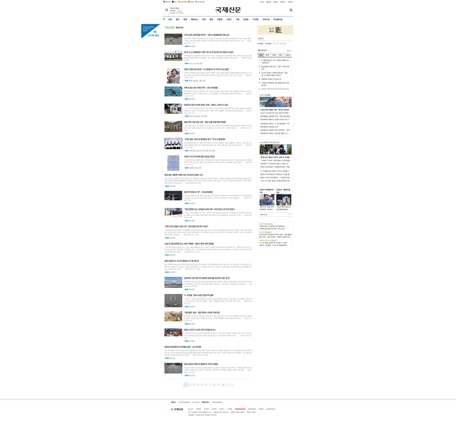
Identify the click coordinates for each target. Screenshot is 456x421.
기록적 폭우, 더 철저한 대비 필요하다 (272, 226)
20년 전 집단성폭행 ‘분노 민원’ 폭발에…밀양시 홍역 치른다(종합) (189, 243)
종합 (261, 55)
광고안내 (206, 409)
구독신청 (289, 2)
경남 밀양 (192, 46)
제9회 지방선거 (193, 80)
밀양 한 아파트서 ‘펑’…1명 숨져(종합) (198, 192)
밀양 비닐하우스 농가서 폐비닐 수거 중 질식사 (181, 260)
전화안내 (198, 409)
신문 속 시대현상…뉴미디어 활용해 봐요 (273, 245)
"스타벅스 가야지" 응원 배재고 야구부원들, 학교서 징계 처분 (281, 160)
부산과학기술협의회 (184, 402)
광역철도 (261, 43)
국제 (204, 19)
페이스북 (168, 2)
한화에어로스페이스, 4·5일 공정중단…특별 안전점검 (278, 123)
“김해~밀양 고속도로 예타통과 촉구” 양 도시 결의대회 (204, 139)
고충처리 (261, 409)
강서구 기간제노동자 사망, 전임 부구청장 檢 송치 (277, 113)
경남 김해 (205, 150)
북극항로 (268, 43)
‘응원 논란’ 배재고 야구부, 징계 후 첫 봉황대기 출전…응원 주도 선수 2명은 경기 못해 (289, 157)
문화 (211, 19)
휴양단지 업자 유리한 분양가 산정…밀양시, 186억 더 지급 (206, 104)
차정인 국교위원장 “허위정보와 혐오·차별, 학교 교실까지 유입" (282, 167)
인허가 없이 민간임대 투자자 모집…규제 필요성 (275, 234)
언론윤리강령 (252, 409)
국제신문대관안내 (217, 402)
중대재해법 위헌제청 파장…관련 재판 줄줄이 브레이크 (279, 116)
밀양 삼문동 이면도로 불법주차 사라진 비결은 (201, 364)
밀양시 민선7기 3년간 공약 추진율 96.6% (200, 329)
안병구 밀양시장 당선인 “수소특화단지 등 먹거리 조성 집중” (206, 69)
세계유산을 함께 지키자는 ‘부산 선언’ (272, 228)
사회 (170, 19)
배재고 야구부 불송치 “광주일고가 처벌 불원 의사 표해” (279, 174)
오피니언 (265, 19)
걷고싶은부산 (196, 402)
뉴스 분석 (265, 232)
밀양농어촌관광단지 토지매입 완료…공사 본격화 (182, 346)
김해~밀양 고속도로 (195, 150)
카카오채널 (183, 2)
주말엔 (219, 19)
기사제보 (229, 409)
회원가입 (268, 2)
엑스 (175, 2)
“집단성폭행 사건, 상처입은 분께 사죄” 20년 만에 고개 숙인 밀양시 (209, 209)
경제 (185, 19)
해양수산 (194, 19)
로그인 (262, 2)
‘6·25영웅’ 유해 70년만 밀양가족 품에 (198, 295)
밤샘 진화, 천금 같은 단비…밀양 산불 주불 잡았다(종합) (205, 122)
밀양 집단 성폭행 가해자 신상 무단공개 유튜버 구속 (183, 174)
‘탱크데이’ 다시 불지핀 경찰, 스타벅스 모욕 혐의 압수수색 (280, 163)
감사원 (191, 116)
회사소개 (190, 409)
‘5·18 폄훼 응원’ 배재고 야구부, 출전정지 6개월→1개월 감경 (281, 171)
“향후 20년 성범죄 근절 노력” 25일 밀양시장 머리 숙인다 (186, 226)
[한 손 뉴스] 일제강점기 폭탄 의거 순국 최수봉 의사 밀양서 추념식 (208, 52)
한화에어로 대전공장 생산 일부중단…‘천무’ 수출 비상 (278, 130)
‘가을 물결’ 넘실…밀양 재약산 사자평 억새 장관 (202, 312)
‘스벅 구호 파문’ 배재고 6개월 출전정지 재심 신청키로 (278, 180)
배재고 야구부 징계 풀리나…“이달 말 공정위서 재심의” (279, 177)
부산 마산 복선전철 (279, 43)
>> (228, 384)
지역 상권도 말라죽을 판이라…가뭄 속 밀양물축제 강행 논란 (206, 34)
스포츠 (229, 19)
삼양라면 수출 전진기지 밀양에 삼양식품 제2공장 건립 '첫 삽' (207, 278)
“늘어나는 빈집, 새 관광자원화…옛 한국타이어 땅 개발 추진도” (267, 209)
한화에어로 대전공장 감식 (269, 127)
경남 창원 (197, 116)
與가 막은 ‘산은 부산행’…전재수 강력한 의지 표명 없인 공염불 (280, 237)
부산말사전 (277, 19)
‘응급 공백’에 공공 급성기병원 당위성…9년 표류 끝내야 (283, 209)
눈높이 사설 (265, 224)
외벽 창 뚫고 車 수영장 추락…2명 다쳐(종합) (201, 87)
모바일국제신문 (270, 409)
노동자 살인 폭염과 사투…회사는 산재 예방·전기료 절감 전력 (281, 110)
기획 (237, 19)
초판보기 (282, 2)
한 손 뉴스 (192, 63)
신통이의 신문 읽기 (268, 240)
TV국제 (255, 19)
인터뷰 (246, 19)
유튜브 (192, 2)
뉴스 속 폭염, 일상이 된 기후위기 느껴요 (273, 243)
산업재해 (265, 95)
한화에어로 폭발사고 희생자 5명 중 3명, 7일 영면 (277, 119)
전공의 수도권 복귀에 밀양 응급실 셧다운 (199, 156)
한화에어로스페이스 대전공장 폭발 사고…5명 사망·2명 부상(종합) (283, 133)
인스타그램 (201, 2)
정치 (177, 19)
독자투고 (221, 409)
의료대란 (191, 167)
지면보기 (275, 2)
